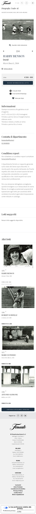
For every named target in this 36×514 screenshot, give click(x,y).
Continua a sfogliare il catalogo (18, 409)
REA (15, 442)
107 (3, 352)
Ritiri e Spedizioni (18, 494)
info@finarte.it (19, 456)
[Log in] (26, 3)
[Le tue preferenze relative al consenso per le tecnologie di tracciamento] (9, 510)
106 (3, 312)
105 (3, 271)
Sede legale (14, 436)
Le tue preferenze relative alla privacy (20, 507)
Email (14, 456)
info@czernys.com (19, 480)
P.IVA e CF (14, 440)
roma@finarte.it (19, 468)
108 (3, 392)
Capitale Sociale (15, 444)
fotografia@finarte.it (8, 140)
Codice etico (18, 493)
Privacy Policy (18, 491)
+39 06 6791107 (20, 464)
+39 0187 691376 (20, 476)
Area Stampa (18, 487)
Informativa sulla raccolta (11, 512)
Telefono (14, 452)
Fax (14, 454)
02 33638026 (6, 143)
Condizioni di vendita (18, 489)
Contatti (18, 485)
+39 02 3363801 (20, 452)
